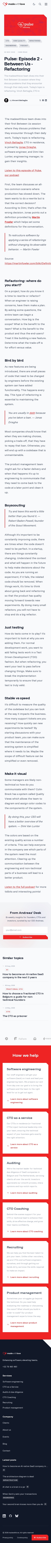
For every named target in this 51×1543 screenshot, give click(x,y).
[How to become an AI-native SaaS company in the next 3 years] (25, 972)
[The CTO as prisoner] (25, 1012)
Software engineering (13, 1381)
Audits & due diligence (13, 1392)
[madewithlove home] (14, 4)
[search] (40, 4)
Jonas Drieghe (27, 147)
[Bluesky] (16, 1515)
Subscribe (41, 1537)
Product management (13, 1407)
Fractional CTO (14, 989)
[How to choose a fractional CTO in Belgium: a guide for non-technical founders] (25, 993)
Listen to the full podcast (20, 886)
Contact (6, 1450)
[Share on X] (40, 100)
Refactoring (34, 41)
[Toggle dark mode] (34, 4)
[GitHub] (10, 1515)
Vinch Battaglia (14, 142)
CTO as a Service (10, 1386)
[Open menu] (46, 4)
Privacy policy (8, 1537)
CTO (7, 41)
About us (7, 1429)
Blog (5, 1443)
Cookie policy (22, 1537)
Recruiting (7, 1402)
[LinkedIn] (4, 1515)
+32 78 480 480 (10, 1366)
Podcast (24, 46)
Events (6, 1436)
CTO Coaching (9, 1397)
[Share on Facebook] (43, 100)
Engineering (11, 46)
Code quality (19, 41)
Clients (6, 1422)
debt (32, 412)
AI (7, 970)
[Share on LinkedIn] (46, 100)
